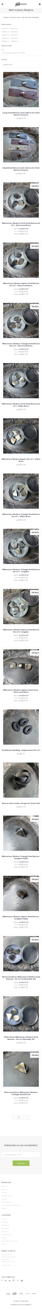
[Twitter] (9, 1281)
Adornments (5, 1228)
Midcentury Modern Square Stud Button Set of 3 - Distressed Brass (21, 284)
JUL (3, 50)
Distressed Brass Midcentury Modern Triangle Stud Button (21, 1093)
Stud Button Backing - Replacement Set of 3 (21, 750)
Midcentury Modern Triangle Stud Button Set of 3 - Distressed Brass (21, 345)
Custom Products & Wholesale (11, 1205)
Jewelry (4, 1244)
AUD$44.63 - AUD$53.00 (10, 41)
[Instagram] (13, 1281)
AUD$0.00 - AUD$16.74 (9, 28)
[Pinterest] (5, 1281)
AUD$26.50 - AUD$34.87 (10, 35)
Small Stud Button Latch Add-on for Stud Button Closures (21, 169)
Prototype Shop (6, 1234)
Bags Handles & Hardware (10, 1241)
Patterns (4, 1238)
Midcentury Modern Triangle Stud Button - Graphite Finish (21, 857)
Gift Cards (5, 1189)
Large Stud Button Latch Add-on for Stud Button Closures (21, 114)
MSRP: (16, 228)
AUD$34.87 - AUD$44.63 (10, 38)
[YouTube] (22, 1281)
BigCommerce (26, 1304)
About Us (4, 1186)
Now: (16, 233)
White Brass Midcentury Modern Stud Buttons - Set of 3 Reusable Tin (21, 1038)
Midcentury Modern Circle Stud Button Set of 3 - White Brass (21, 405)
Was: (16, 231)
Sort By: (4, 59)
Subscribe (4, 1199)
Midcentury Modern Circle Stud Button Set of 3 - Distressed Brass (21, 224)
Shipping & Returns (7, 1196)
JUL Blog (4, 1192)
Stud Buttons (6, 1225)
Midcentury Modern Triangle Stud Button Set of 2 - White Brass (21, 515)
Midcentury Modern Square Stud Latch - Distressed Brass (21, 691)
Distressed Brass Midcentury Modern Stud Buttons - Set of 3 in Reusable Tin (21, 978)
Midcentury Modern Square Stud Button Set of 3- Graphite (21, 631)
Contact (4, 1208)
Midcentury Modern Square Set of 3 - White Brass (21, 460)
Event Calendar (6, 1202)
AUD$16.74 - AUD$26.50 (10, 32)
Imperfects (5, 1222)
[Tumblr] (17, 1281)
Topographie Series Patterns (13, 53)
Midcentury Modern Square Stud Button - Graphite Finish (21, 918)
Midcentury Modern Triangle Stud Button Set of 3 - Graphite (21, 570)
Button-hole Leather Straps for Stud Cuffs (21, 803)
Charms (4, 1219)
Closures (4, 1231)
